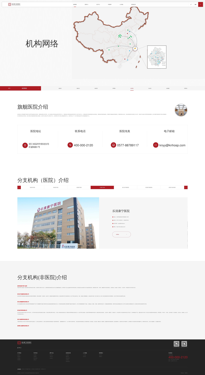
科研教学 (109, 4)
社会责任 (149, 88)
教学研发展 (35, 358)
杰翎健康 (167, 88)
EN (195, 4)
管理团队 (114, 88)
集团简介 (60, 88)
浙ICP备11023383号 (21, 372)
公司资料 (67, 354)
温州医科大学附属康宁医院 (26, 369)
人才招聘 (84, 354)
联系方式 (100, 354)
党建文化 (78, 88)
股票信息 (67, 356)
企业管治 (67, 359)
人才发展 (121, 4)
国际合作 (35, 359)
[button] (19, 187)
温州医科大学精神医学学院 (35, 369)
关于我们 (19, 353)
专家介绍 (51, 356)
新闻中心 (86, 4)
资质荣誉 (35, 356)
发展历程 (96, 88)
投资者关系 (133, 4)
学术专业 (35, 353)
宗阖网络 (186, 372)
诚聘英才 (100, 356)
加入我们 (84, 356)
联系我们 (185, 88)
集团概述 (75, 4)
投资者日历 (68, 358)
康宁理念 (51, 354)
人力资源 (85, 353)
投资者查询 (68, 361)
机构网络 (131, 88)
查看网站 (117, 234)
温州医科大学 (43, 369)
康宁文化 (52, 353)
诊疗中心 (98, 4)
